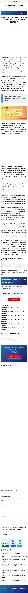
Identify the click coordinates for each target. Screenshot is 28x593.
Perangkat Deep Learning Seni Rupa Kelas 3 (14, 556)
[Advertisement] (14, 42)
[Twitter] (12, 1)
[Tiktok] (16, 1)
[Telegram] (18, 1)
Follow (5, 545)
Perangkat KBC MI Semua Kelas (11, 553)
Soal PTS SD (9, 490)
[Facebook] (9, 1)
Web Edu (12, 588)
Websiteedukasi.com (14, 6)
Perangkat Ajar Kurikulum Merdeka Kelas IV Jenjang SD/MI (14, 98)
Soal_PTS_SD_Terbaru (6, 492)
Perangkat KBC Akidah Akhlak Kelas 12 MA (14, 580)
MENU (24, 13)
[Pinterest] (14, 1)
